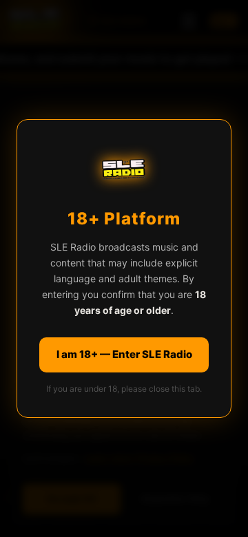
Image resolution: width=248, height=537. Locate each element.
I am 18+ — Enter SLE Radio (124, 354)
